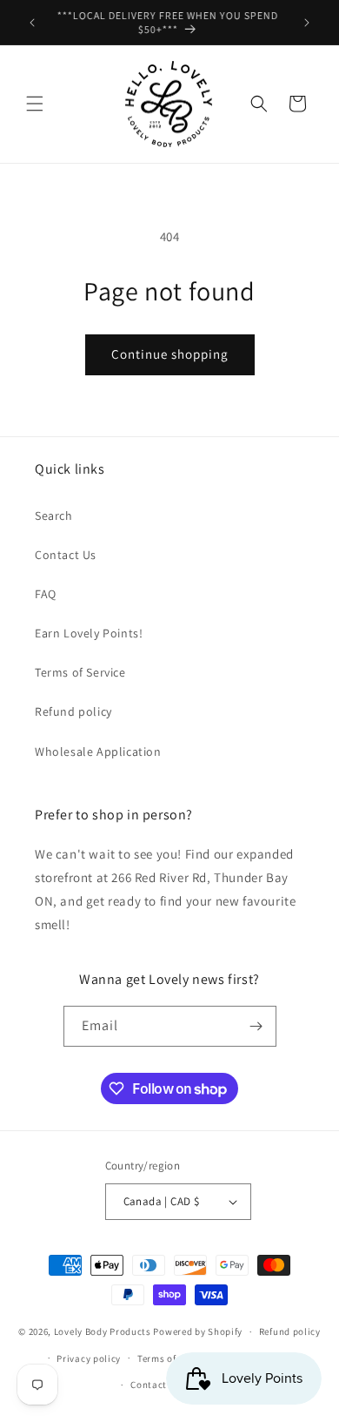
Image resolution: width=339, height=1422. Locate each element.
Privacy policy (88, 1358)
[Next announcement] (307, 22)
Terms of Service (80, 672)
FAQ (45, 594)
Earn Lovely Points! (89, 633)
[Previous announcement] (32, 22)
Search (54, 515)
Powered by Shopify (198, 1331)
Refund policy (73, 711)
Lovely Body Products (102, 1331)
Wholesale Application (98, 751)
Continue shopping (170, 354)
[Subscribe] (256, 1026)
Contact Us (65, 555)
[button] (35, 103)
